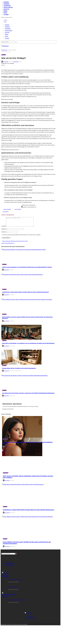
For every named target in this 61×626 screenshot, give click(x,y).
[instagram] (32, 621)
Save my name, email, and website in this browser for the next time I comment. (22, 234)
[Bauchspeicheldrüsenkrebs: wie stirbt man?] (8, 596)
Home (5, 20)
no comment (15, 61)
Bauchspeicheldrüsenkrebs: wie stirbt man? (17, 599)
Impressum (30, 616)
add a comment (5, 211)
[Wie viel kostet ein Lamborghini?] (5, 576)
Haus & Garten (8, 7)
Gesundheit (7, 5)
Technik (6, 14)
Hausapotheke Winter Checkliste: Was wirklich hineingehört (19, 368)
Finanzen (6, 3)
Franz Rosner (5, 61)
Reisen (5, 11)
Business (6, 2)
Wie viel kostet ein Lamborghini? (15, 579)
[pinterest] (30, 621)
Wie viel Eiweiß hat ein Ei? (13, 586)
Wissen (3, 54)
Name (2, 229)
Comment (3, 226)
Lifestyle (6, 9)
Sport (5, 12)
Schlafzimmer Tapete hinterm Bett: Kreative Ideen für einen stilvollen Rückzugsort (25, 292)
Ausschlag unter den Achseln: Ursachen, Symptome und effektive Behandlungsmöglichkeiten (28, 393)
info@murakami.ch (8, 563)
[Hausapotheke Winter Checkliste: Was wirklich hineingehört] (21, 364)
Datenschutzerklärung (30, 618)
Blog (5, 21)
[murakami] (5, 46)
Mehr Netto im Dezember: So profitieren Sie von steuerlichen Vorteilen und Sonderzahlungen (28, 343)
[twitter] (27, 621)
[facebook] (25, 621)
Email (2, 231)
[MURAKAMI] (28, 613)
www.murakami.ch (10, 565)
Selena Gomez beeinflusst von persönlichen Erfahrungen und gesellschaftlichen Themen (27, 267)
